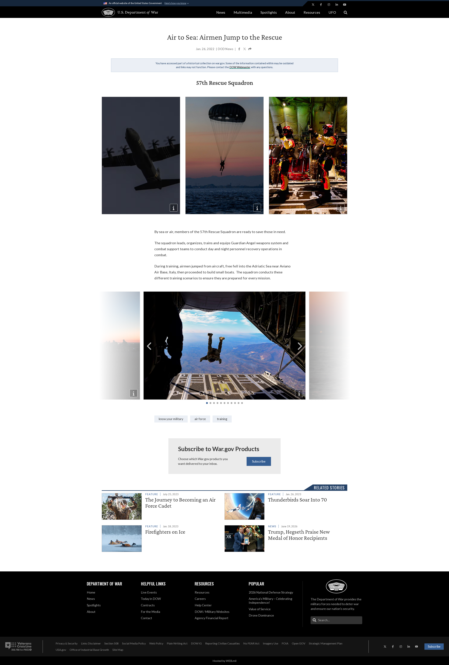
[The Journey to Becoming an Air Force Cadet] (162, 506)
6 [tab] (224, 403)
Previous (149, 346)
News (220, 12)
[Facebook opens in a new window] (321, 4)
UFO (332, 12)
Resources (312, 12)
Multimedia (243, 12)
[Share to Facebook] (239, 49)
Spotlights (268, 12)
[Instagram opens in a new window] (328, 4)
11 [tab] (242, 403)
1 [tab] (207, 403)
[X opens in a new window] (313, 4)
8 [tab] (231, 403)
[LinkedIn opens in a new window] (336, 4)
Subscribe (259, 461)
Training (222, 419)
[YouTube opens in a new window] (344, 4)
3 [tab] (214, 403)
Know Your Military (171, 419)
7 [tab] (228, 403)
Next (299, 346)
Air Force (200, 419)
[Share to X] (245, 49)
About (290, 12)
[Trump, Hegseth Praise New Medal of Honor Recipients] (284, 538)
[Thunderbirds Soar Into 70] (284, 506)
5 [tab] (221, 403)
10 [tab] (238, 403)
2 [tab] (210, 403)
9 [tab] (235, 403)
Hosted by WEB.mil (224, 660)
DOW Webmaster (239, 67)
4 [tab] (217, 403)
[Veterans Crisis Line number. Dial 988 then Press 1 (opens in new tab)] (18, 646)
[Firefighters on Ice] (162, 538)
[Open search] (345, 12)
